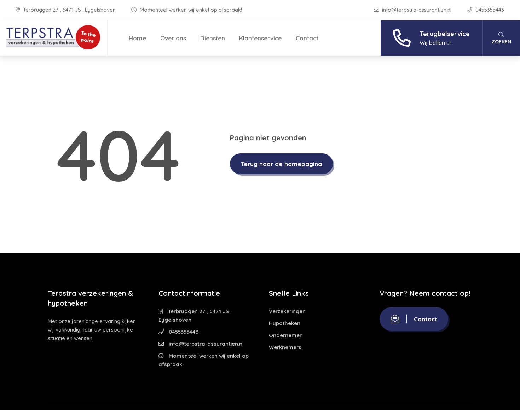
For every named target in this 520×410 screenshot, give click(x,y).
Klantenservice (260, 38)
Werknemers (285, 347)
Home (137, 38)
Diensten (212, 38)
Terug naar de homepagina (281, 164)
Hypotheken (284, 323)
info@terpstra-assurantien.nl (417, 9)
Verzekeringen (287, 311)
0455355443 (489, 9)
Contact (307, 38)
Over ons (173, 38)
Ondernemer (285, 335)
